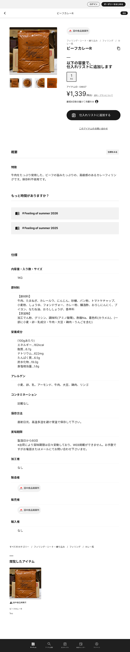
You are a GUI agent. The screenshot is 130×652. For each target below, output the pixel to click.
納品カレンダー (80, 647)
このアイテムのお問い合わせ (93, 128)
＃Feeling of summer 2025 (40, 228)
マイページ (97, 647)
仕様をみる (112, 152)
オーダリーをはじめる (113, 4)
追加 (124, 13)
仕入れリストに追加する (95, 115)
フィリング (107, 40)
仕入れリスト (65, 647)
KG (71, 77)
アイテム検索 (49, 647)
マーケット (33, 647)
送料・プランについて (103, 95)
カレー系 (89, 546)
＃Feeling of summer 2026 (40, 213)
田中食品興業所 (80, 30)
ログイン (93, 4)
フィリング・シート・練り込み (82, 40)
